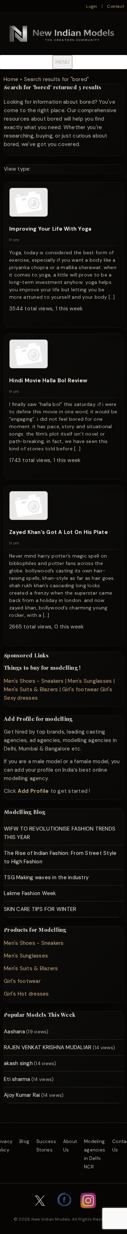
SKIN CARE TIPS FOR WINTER (40, 909)
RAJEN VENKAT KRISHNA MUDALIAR (47, 1047)
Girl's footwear (80, 689)
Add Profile (33, 791)
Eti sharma (17, 1079)
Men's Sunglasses (90, 681)
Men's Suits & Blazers (31, 689)
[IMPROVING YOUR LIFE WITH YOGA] (28, 215)
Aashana (14, 1031)
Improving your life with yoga (50, 228)
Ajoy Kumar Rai (22, 1095)
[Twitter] (40, 1211)
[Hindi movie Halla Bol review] (28, 366)
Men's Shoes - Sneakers (34, 681)
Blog (24, 1141)
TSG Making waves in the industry (46, 877)
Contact (115, 6)
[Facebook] (64, 1211)
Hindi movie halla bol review (48, 380)
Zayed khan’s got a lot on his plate (58, 532)
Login (91, 6)
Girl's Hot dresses (26, 993)
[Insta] (88, 1211)
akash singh (18, 1063)
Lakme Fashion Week (30, 893)
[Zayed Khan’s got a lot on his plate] (28, 518)
